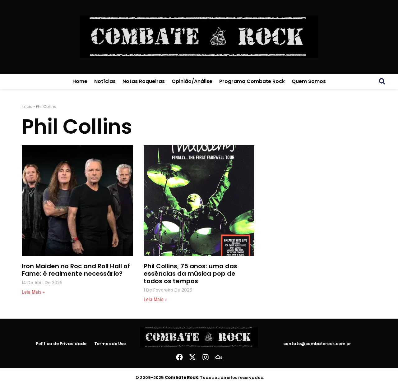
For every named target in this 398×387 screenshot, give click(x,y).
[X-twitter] (192, 357)
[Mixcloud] (218, 357)
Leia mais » (33, 292)
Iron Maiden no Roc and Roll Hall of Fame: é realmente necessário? (76, 270)
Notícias (105, 81)
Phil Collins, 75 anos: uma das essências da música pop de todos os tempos (190, 273)
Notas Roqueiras (144, 81)
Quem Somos (309, 81)
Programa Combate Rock (252, 81)
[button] (382, 81)
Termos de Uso (110, 343)
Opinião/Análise (192, 81)
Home (79, 81)
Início (27, 106)
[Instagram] (205, 357)
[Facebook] (179, 357)
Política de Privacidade (61, 343)
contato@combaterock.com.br (317, 344)
